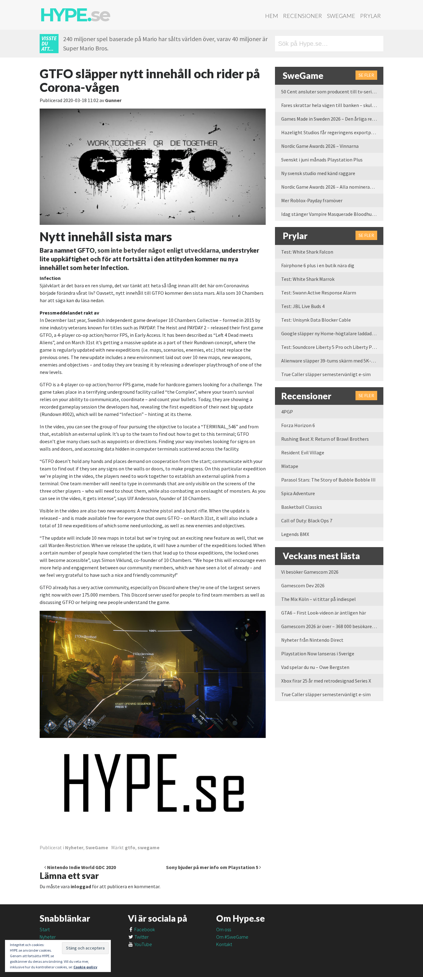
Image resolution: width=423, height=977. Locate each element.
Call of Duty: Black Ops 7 (306, 520)
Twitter (141, 937)
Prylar (370, 15)
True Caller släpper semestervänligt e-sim (326, 374)
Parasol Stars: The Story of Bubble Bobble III (328, 480)
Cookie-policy (85, 967)
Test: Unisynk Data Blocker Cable (316, 320)
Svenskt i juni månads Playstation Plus (322, 159)
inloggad (81, 886)
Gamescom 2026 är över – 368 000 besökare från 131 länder (332, 626)
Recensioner (302, 15)
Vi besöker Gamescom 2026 (309, 572)
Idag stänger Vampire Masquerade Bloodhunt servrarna (332, 214)
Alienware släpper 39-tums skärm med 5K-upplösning (332, 361)
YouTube (142, 944)
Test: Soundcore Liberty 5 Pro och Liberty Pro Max (332, 347)
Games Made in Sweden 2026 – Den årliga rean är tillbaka (332, 119)
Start (45, 929)
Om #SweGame (232, 937)
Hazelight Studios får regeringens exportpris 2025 (332, 132)
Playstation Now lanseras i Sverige (317, 653)
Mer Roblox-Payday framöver (311, 200)
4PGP (287, 412)
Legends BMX (295, 534)
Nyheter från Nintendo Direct (312, 640)
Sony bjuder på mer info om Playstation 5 (212, 867)
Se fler (366, 75)
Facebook (144, 929)
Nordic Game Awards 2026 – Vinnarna (320, 146)
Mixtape (289, 466)
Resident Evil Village (302, 452)
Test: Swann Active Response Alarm (318, 292)
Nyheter (74, 847)
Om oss (223, 929)
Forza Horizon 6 (298, 425)
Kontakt (224, 944)
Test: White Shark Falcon (307, 252)
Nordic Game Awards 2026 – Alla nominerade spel (332, 187)
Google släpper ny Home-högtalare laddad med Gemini (332, 333)
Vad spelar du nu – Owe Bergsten (315, 667)
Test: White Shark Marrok (307, 279)
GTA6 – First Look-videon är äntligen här (323, 613)
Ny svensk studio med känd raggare (318, 173)
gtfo (130, 847)
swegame (148, 847)
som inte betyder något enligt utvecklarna (158, 250)
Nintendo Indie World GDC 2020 (81, 867)
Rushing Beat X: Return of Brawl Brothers (325, 439)
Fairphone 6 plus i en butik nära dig (317, 265)
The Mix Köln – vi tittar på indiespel (318, 599)
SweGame (341, 15)
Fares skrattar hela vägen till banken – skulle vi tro (332, 105)
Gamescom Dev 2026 (303, 585)
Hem (271, 15)
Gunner (113, 100)
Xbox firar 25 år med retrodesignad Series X (326, 681)
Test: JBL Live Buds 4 (303, 306)
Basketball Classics (301, 507)
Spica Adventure (298, 493)
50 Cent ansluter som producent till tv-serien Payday (332, 91)
